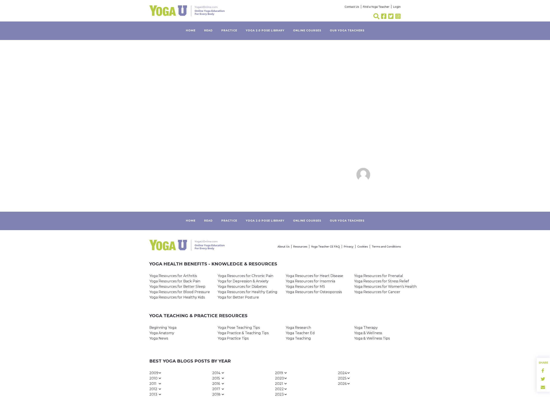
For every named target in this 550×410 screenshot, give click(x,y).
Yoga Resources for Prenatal (378, 276)
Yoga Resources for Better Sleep (177, 287)
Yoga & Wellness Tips (372, 338)
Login (397, 6)
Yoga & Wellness (368, 333)
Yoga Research (298, 328)
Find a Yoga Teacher (376, 6)
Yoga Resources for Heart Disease (314, 276)
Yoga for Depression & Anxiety (243, 281)
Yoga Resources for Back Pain (174, 281)
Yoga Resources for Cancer (377, 292)
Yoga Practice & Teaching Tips (243, 333)
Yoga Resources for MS (305, 287)
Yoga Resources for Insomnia (310, 281)
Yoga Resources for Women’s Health (385, 287)
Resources (300, 246)
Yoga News (158, 338)
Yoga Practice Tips (233, 338)
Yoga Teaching (298, 338)
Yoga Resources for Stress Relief (381, 281)
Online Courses (307, 30)
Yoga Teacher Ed (300, 333)
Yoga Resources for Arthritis (173, 276)
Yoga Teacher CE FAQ (325, 246)
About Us (283, 246)
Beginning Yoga (162, 328)
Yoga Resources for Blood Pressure (179, 292)
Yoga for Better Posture (238, 297)
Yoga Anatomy (161, 333)
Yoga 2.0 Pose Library (265, 30)
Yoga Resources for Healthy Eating (247, 292)
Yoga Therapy (366, 328)
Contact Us (352, 6)
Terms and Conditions (386, 246)
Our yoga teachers (347, 30)
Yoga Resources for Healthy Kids (177, 297)
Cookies (362, 246)
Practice (229, 30)
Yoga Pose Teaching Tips (239, 328)
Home (191, 30)
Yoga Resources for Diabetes (242, 287)
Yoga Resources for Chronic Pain (245, 276)
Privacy (348, 246)
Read (208, 30)
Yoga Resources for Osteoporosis (314, 292)
